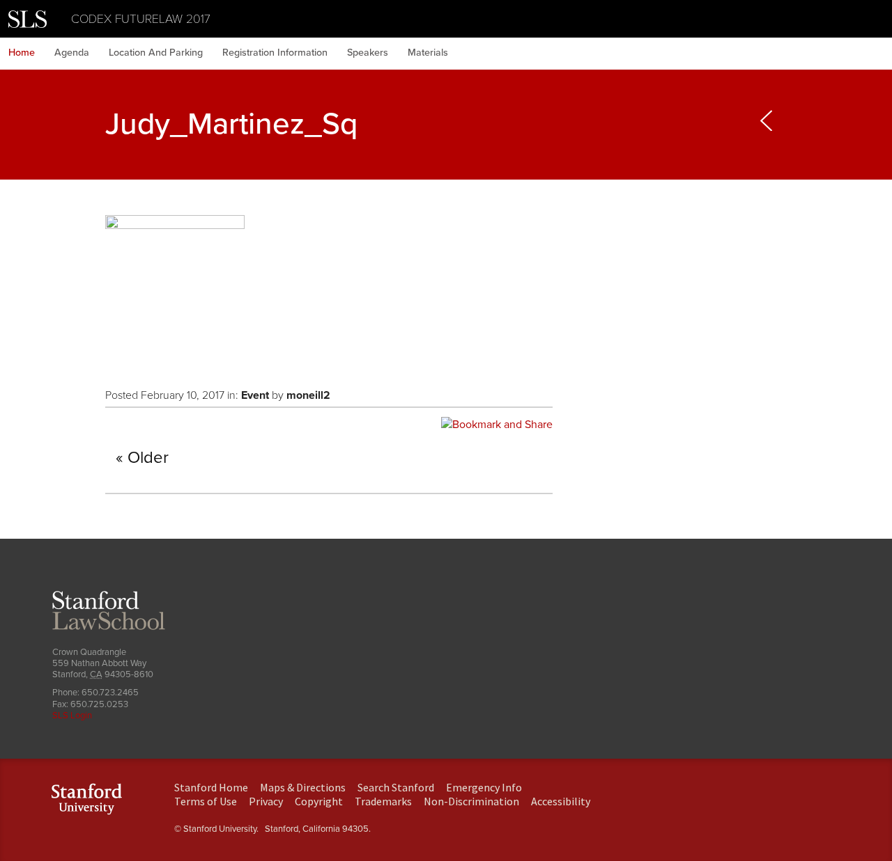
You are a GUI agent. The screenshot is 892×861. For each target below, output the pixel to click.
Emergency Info (484, 787)
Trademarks (383, 801)
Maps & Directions (303, 787)
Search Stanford (395, 787)
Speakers (367, 52)
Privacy (266, 801)
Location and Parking (156, 52)
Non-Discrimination (471, 801)
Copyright (319, 801)
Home (21, 52)
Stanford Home (211, 787)
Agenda (71, 52)
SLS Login (72, 715)
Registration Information (275, 52)
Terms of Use (205, 801)
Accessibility (560, 801)
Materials (428, 52)
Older (148, 458)
